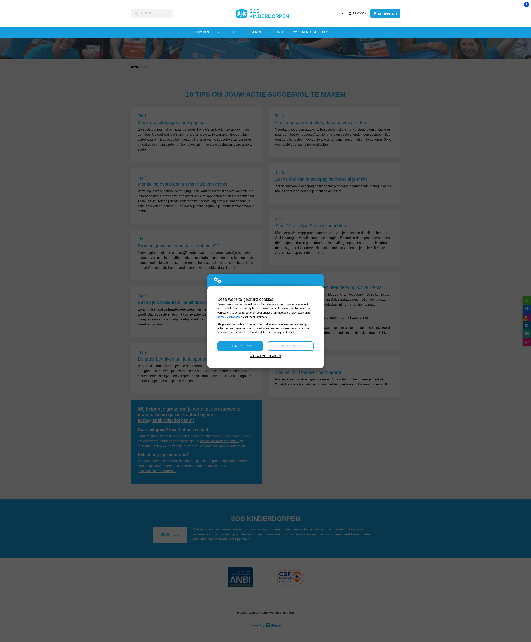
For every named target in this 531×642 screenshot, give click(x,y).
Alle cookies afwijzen (265, 356)
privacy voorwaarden (229, 316)
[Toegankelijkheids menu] (526, 4)
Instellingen (290, 345)
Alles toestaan (240, 345)
